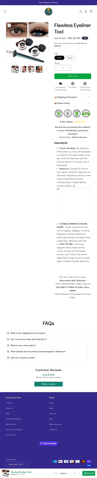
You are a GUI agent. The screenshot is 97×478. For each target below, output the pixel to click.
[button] (5, 11)
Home (51, 403)
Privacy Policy (11, 435)
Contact (9, 403)
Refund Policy (11, 424)
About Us (9, 408)
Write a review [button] (48, 384)
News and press (55, 424)
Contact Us (53, 429)
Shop (51, 408)
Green (59, 58)
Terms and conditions (14, 429)
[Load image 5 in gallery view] (39, 69)
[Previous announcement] (4, 2)
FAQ (7, 413)
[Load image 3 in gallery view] (23, 69)
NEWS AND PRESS (13, 419)
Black (70, 58)
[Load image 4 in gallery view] (31, 69)
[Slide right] (45, 69)
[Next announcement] (92, 2)
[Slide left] (8, 69)
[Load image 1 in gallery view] (15, 69)
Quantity (57, 63)
